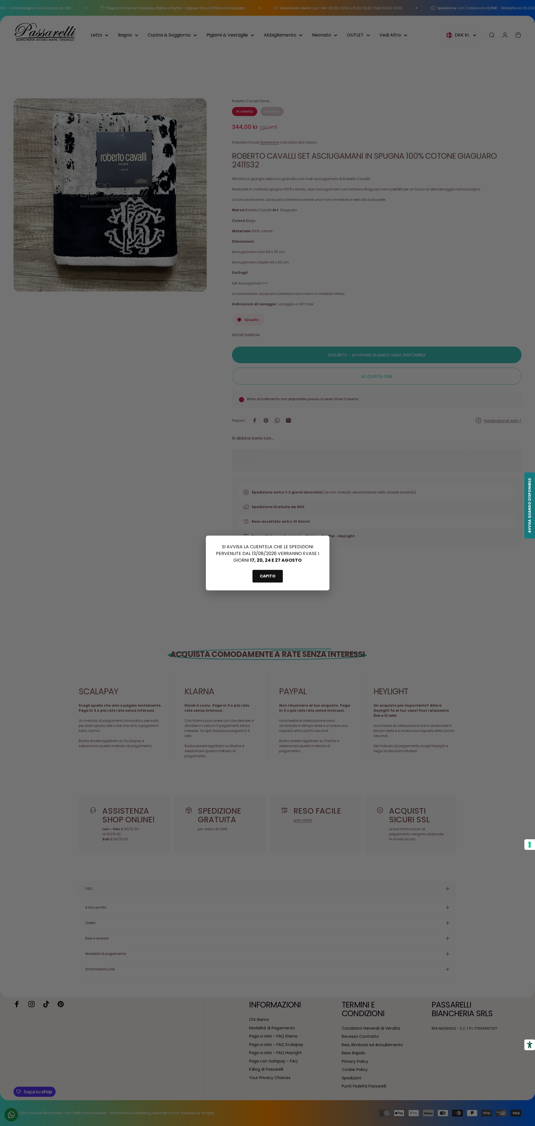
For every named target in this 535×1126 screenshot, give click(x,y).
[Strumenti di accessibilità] (529, 1044)
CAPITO (268, 576)
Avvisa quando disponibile (529, 505)
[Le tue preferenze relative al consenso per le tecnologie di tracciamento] (529, 844)
